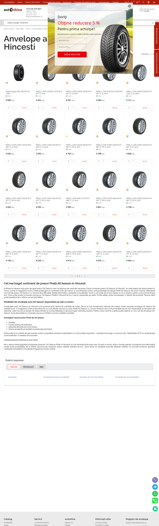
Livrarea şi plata (101, 523)
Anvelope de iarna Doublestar (91, 377)
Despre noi (69, 523)
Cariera (115, 2)
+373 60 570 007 (34, 12)
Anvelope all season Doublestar (56, 377)
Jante (19, 2)
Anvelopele (9, 2)
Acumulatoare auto (51, 2)
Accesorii (67, 2)
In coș (24, 108)
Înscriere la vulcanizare (157, 63)
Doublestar (12, 377)
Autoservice (103, 2)
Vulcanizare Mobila (41, 523)
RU (154, 2)
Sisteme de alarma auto (85, 2)
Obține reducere (72, 54)
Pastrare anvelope (157, 36)
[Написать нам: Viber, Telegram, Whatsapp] (155, 508)
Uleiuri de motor (32, 2)
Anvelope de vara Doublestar (127, 377)
